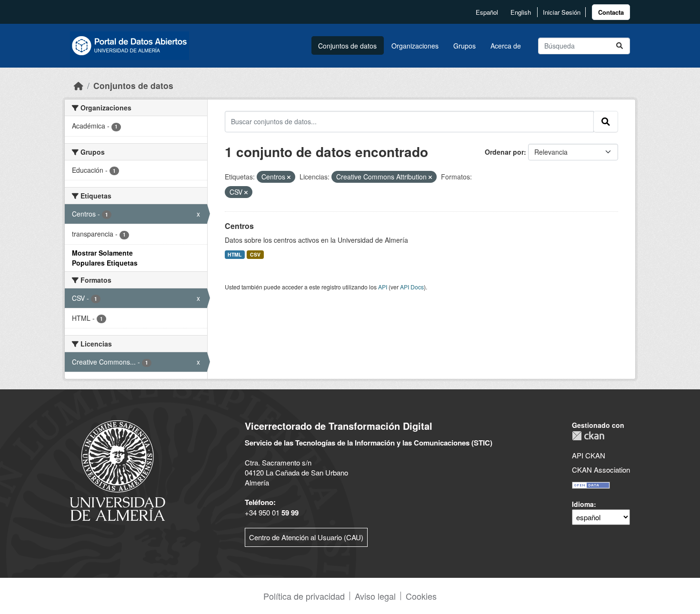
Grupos (464, 45)
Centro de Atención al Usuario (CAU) (306, 537)
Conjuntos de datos (347, 45)
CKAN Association (601, 470)
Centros (239, 225)
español (487, 12)
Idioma (583, 504)
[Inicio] (78, 85)
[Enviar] (619, 46)
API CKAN (588, 455)
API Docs (412, 287)
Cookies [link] (421, 596)
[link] (611, 12)
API (382, 287)
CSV (255, 254)
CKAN (588, 436)
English (520, 12)
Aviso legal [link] (375, 596)
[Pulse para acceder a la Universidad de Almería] (117, 470)
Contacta (611, 12)
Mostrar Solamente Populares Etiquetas (105, 257)
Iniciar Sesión (561, 12)
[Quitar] (288, 177)
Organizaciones (415, 45)
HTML (234, 254)
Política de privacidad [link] (304, 596)
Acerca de (505, 45)
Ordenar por (504, 152)
